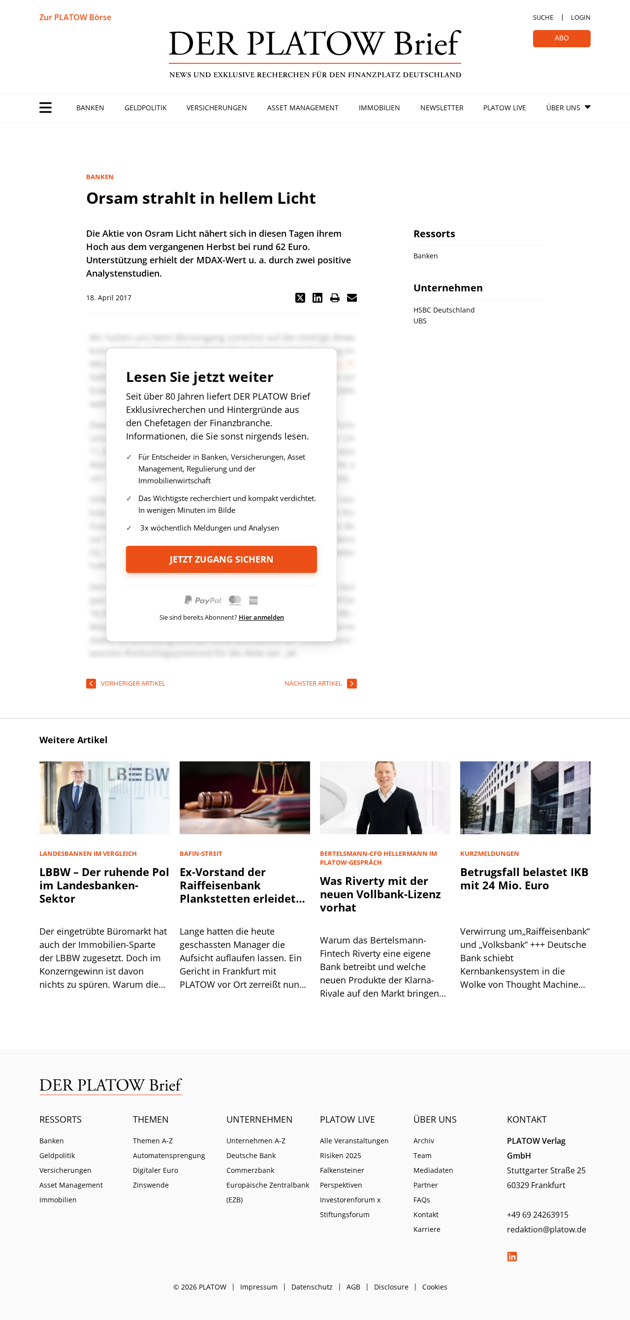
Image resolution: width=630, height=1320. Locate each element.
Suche (543, 17)
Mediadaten (433, 1170)
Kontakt (426, 1214)
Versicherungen (217, 107)
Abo (562, 37)
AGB (353, 1286)
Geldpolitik (146, 107)
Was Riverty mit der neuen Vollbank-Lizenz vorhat (380, 893)
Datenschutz (312, 1286)
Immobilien (379, 107)
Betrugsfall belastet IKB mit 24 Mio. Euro (524, 878)
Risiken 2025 (340, 1155)
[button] (300, 298)
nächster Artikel (313, 683)
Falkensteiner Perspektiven (342, 1177)
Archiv (423, 1140)
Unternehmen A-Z (255, 1140)
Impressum (259, 1286)
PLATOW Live (504, 107)
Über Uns (563, 107)
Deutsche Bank (251, 1155)
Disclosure (391, 1286)
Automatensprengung (169, 1155)
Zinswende (151, 1185)
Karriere (427, 1229)
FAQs (421, 1199)
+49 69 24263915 (537, 1214)
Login (581, 17)
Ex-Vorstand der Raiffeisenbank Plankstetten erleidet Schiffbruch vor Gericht (242, 891)
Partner (425, 1185)
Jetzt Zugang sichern (222, 559)
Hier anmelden (261, 617)
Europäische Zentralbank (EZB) (267, 1192)
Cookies (434, 1286)
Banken (90, 107)
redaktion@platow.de (546, 1229)
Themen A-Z (153, 1140)
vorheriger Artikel (133, 683)
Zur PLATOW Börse (75, 17)
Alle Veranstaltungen (354, 1140)
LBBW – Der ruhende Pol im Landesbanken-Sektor (104, 885)
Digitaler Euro (155, 1170)
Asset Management (303, 107)
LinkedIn (512, 1256)
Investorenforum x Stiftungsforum (350, 1207)
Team (422, 1155)
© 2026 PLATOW (199, 1286)
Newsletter (442, 107)
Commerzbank (250, 1170)
